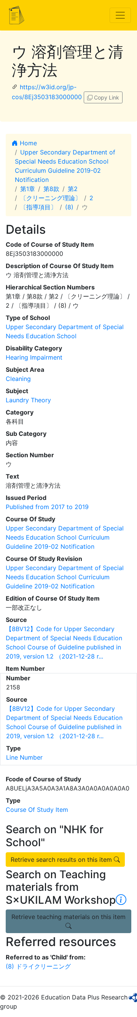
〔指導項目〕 (38, 207)
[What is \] (121, 899)
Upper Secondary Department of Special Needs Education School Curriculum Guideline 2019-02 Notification (65, 537)
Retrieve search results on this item (62, 859)
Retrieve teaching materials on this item (68, 917)
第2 (73, 189)
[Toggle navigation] (120, 15)
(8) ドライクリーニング (38, 966)
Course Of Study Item (37, 809)
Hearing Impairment (34, 357)
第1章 (27, 189)
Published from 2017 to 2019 (47, 507)
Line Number (24, 757)
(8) (69, 207)
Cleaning (18, 378)
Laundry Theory (28, 400)
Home (27, 143)
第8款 (51, 189)
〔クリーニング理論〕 (50, 198)
